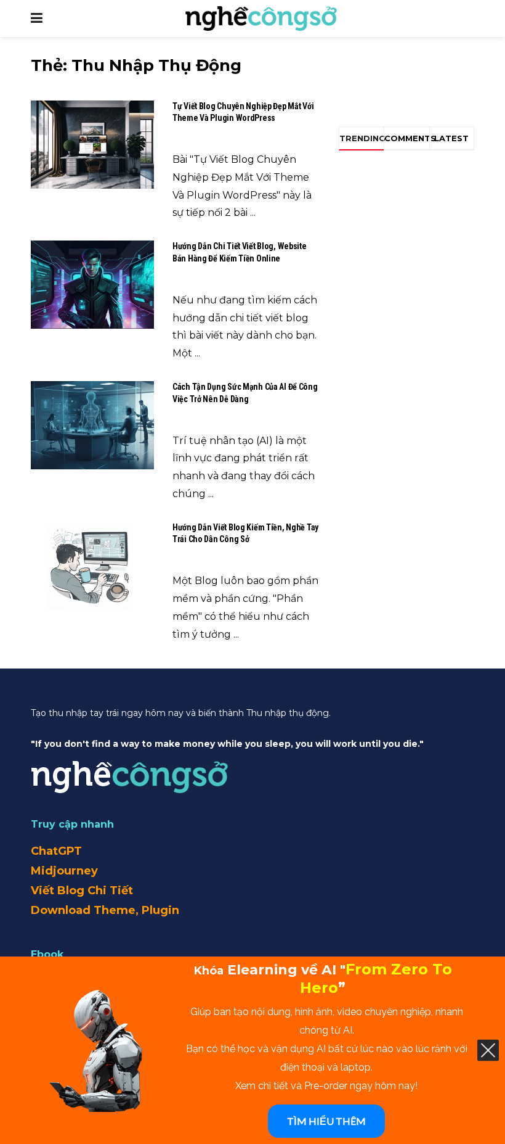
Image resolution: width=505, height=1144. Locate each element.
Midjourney (64, 871)
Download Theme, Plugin (105, 910)
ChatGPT (56, 851)
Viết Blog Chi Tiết (82, 890)
